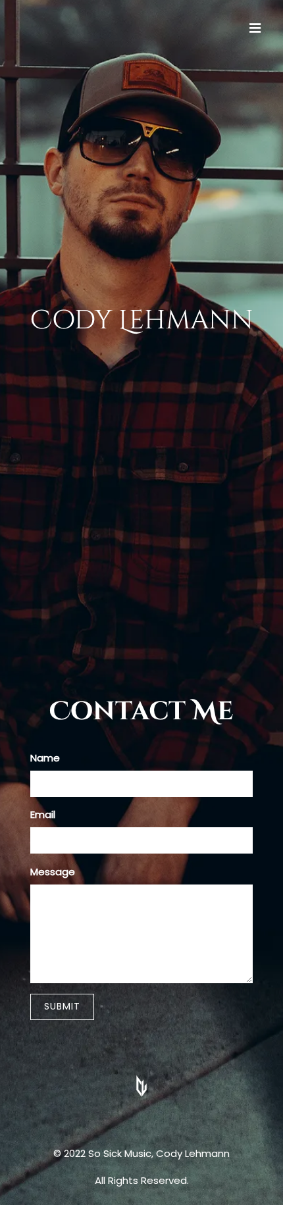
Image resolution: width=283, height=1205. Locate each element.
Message (52, 872)
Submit (62, 1006)
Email (42, 814)
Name (45, 758)
